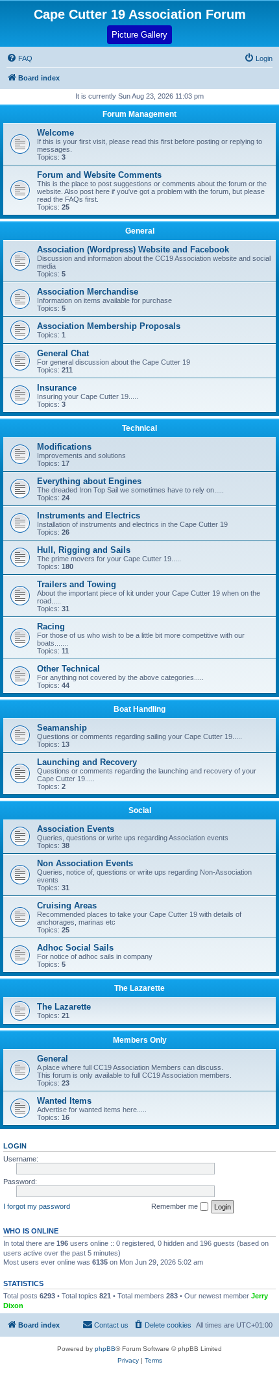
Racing (51, 626)
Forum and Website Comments (99, 175)
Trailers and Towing (76, 584)
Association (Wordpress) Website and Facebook (133, 249)
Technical (139, 428)
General (139, 231)
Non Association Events (85, 863)
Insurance (57, 388)
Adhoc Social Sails (75, 948)
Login (15, 1146)
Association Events (75, 829)
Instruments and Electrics (88, 515)
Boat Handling (139, 709)
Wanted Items (64, 1101)
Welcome (55, 133)
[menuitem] (258, 58)
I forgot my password (36, 1206)
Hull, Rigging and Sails (83, 550)
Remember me (175, 1206)
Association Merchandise (87, 292)
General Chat (63, 353)
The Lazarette (139, 988)
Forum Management (139, 114)
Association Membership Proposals (108, 326)
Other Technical (68, 669)
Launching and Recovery (87, 762)
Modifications (64, 447)
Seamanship (62, 728)
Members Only (140, 1040)
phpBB (105, 1348)
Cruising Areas (67, 905)
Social (139, 810)
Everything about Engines (89, 481)
